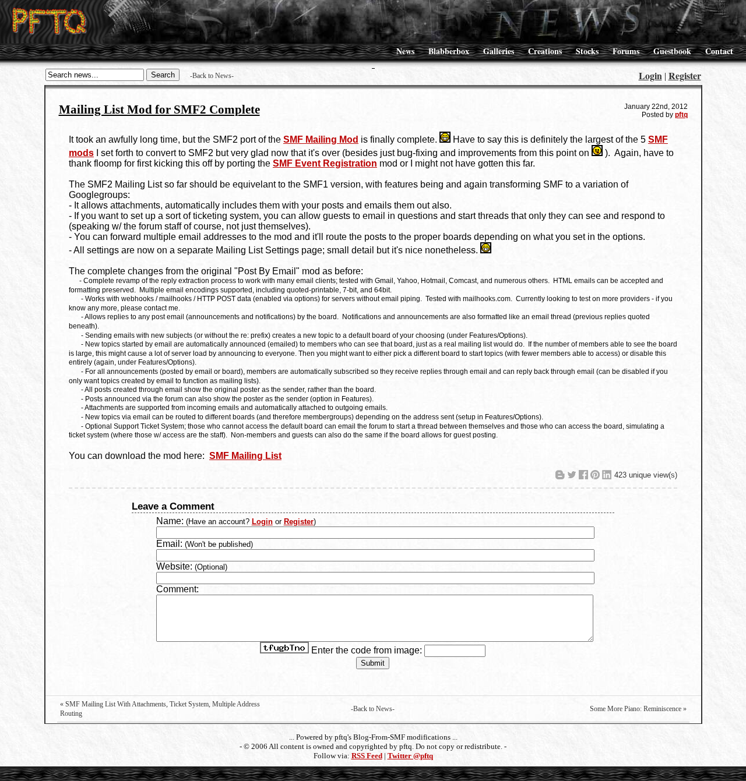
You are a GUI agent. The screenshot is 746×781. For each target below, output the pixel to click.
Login (650, 75)
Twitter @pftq (410, 755)
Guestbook (672, 51)
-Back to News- (212, 76)
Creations (545, 51)
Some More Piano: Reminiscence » (638, 709)
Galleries (498, 51)
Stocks (587, 51)
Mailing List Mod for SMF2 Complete (159, 109)
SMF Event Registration (325, 163)
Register (684, 75)
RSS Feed (366, 755)
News (405, 51)
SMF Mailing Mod (320, 139)
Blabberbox (448, 51)
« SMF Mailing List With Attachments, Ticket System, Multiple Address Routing (160, 709)
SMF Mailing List (245, 456)
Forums (626, 51)
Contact (719, 51)
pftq (681, 115)
